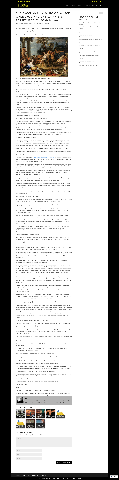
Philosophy (35, 23)
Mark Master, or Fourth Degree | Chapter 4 (89, 51)
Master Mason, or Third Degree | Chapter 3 (89, 22)
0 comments (46, 23)
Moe (18, 23)
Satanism (41, 23)
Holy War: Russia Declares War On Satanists (43, 157)
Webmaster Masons (74, 478)
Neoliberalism (30, 23)
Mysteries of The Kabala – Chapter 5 (87, 61)
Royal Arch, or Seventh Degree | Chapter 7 (89, 65)
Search (101, 13)
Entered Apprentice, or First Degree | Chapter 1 (90, 26)
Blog (79, 5)
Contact (95, 5)
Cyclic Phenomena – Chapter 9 (86, 35)
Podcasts (86, 5)
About (73, 5)
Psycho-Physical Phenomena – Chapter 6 (88, 31)
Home (67, 5)
